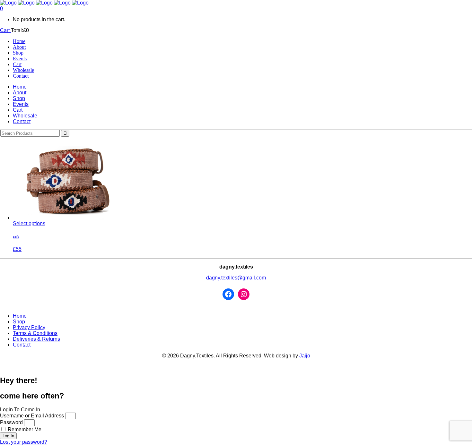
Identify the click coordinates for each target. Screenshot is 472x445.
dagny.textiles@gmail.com (236, 277)
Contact (22, 344)
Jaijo (304, 355)
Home (20, 316)
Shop (19, 321)
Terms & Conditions (35, 333)
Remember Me (23, 429)
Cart (5, 30)
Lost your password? (23, 442)
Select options (29, 223)
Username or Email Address (32, 415)
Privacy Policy (29, 327)
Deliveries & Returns (36, 339)
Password (11, 422)
